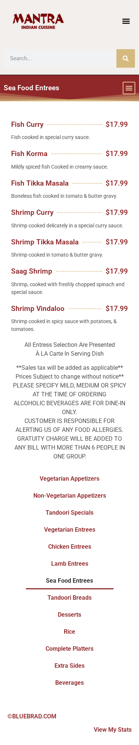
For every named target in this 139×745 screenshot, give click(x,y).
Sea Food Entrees (69, 580)
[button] (126, 21)
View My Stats (113, 729)
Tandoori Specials (69, 512)
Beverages (69, 682)
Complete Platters (69, 648)
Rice (69, 631)
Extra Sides (69, 665)
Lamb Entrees (69, 563)
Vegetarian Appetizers (69, 478)
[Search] (125, 58)
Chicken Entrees (69, 546)
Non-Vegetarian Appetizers (69, 495)
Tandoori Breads (69, 597)
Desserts (69, 614)
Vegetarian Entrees (69, 529)
